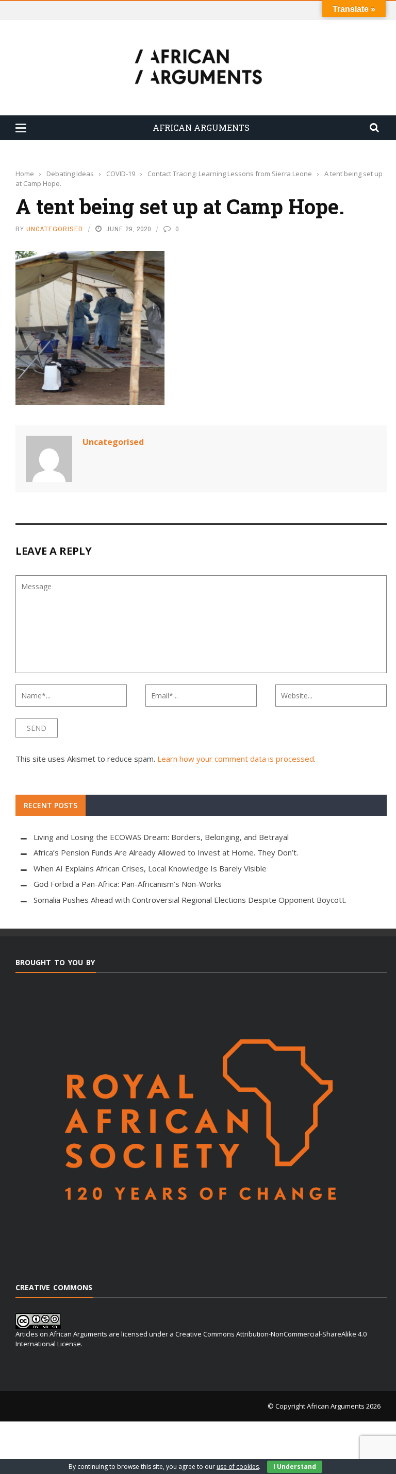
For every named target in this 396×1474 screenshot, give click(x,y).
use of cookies (238, 1466)
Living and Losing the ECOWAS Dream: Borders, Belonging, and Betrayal (161, 837)
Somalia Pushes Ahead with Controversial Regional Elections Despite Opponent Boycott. (190, 900)
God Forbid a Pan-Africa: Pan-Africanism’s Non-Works (128, 884)
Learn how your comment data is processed (235, 758)
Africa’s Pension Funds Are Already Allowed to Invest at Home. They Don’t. (166, 852)
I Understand (294, 1466)
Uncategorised (54, 229)
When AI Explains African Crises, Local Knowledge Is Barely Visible (150, 868)
